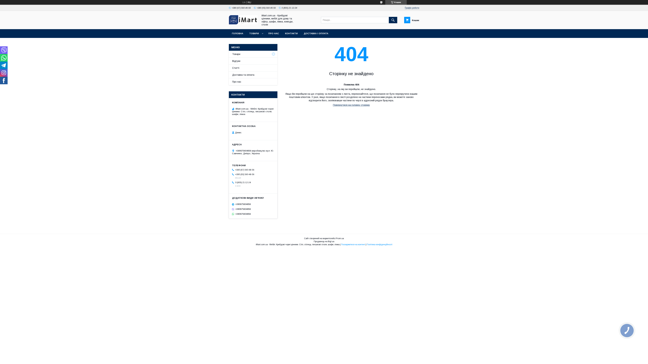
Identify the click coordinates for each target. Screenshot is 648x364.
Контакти (291, 33)
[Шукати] (393, 20)
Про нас (273, 33)
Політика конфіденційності (379, 244)
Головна (237, 33)
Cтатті (235, 68)
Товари (254, 33)
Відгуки (236, 61)
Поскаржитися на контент (353, 244)
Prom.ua (340, 238)
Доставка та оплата (243, 74)
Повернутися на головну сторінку (351, 105)
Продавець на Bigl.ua (324, 241)
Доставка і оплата (316, 33)
